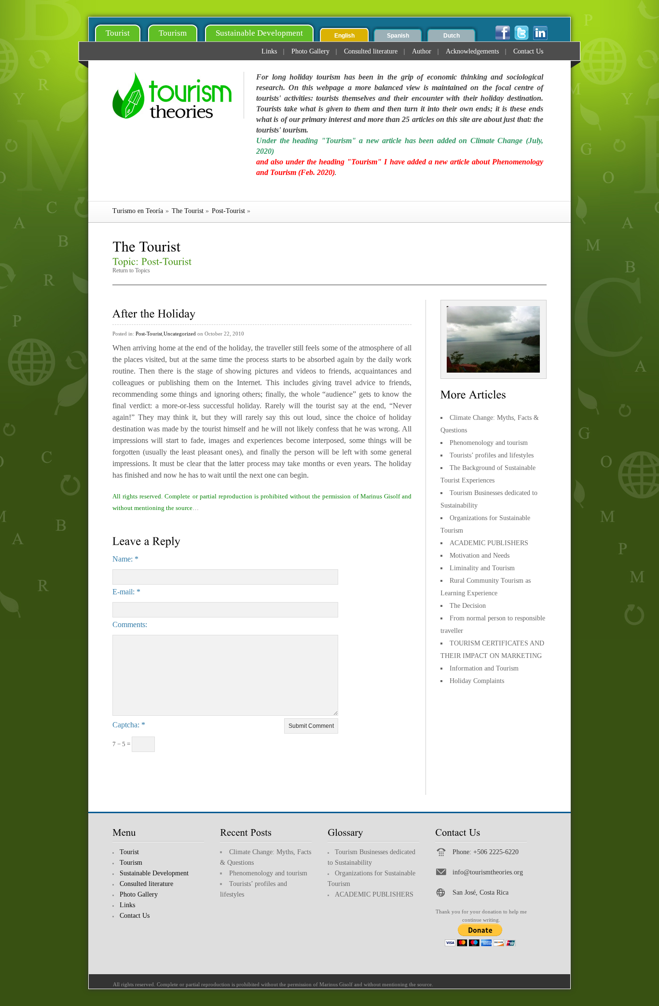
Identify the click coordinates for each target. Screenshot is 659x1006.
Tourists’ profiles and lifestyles (492, 455)
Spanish (398, 35)
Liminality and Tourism (482, 568)
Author (421, 51)
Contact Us (528, 51)
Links (269, 51)
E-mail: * (126, 592)
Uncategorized (180, 333)
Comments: (129, 624)
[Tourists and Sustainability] (178, 95)
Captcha (124, 725)
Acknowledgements (472, 51)
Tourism (173, 33)
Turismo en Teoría (137, 211)
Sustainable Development (259, 33)
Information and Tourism (484, 668)
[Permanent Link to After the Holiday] (154, 312)
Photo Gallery (310, 51)
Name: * (125, 559)
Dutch (451, 35)
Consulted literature (371, 51)
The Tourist (188, 211)
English (344, 35)
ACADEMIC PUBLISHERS (489, 543)
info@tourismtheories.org (488, 872)
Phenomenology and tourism (489, 442)
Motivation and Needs (479, 555)
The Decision (468, 605)
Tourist (118, 33)
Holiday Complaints (477, 680)
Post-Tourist (228, 211)
